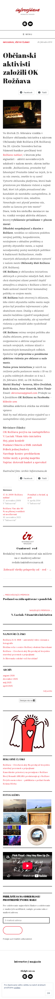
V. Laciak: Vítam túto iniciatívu (22, 436)
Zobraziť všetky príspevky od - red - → (27, 569)
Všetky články (22, 42)
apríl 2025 (8, 686)
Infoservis (8, 42)
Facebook (24, 23)
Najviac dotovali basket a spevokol (24, 462)
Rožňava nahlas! (12, 155)
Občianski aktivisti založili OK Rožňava (20, 67)
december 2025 (10, 679)
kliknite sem (10, 401)
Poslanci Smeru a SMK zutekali (22, 445)
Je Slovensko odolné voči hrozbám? (20, 658)
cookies (17, 987)
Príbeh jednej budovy (16, 449)
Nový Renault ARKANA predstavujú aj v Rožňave (26, 776)
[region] (27, 733)
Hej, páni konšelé (13, 440)
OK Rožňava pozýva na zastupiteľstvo (26, 432)
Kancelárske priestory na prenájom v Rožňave (25, 772)
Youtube (30, 23)
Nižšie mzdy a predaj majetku (21, 458)
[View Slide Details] (27, 733)
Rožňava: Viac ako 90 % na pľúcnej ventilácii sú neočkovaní (13, 511)
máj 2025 (7, 682)
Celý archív (47, 691)
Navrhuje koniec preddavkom (21, 453)
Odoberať (13, 930)
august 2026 (9, 675)
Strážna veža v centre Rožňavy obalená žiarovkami (27, 647)
